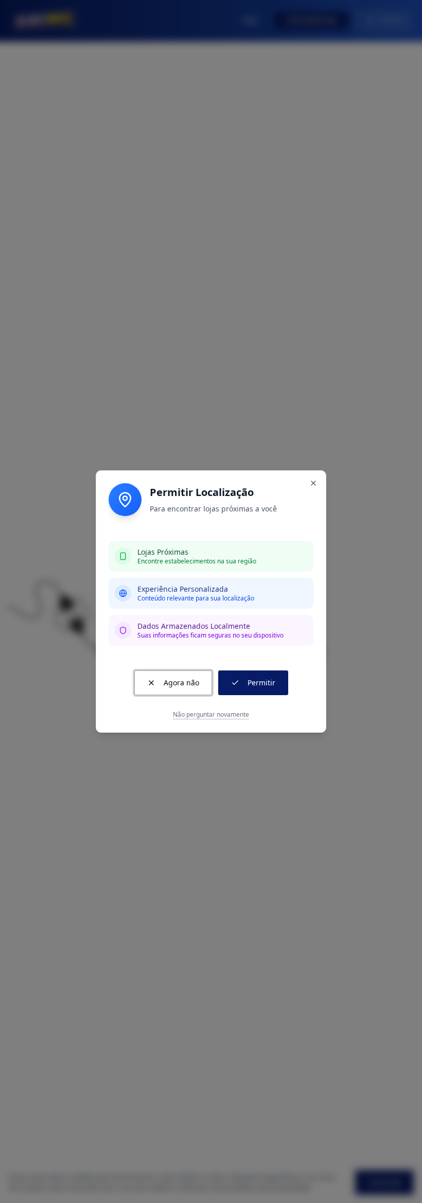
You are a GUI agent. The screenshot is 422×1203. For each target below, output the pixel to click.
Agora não (181, 682)
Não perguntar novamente (211, 715)
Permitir (261, 682)
